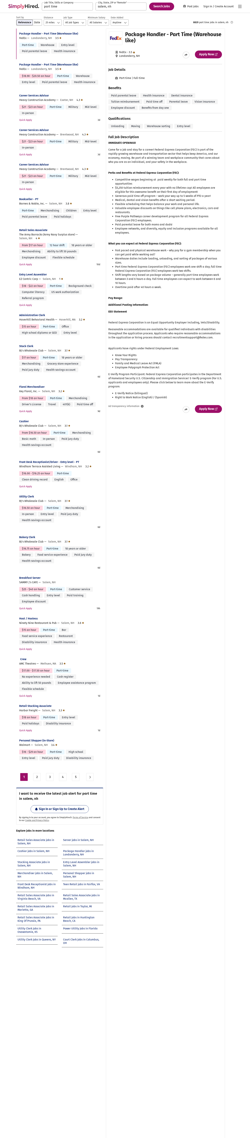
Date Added (117, 17)
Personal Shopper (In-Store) (36, 740)
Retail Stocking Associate (35, 706)
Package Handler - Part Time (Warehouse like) (48, 33)
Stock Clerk (26, 346)
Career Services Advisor (34, 95)
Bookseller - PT (28, 199)
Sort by (20, 17)
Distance (48, 17)
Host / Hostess (28, 618)
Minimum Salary (96, 17)
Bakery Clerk (27, 537)
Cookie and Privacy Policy (37, 820)
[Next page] (90, 777)
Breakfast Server (29, 577)
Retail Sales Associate (33, 230)
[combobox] (67, 6)
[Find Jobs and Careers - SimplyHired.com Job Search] (23, 6)
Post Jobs (192, 6)
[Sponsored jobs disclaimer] (232, 22)
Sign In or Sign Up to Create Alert (61, 809)
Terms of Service (80, 817)
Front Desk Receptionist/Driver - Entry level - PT (49, 462)
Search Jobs (161, 6)
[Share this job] (186, 55)
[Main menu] (240, 6)
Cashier (24, 421)
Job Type (67, 17)
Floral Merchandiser (32, 386)
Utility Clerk (26, 496)
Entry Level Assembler (33, 274)
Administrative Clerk (32, 315)
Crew (23, 659)
